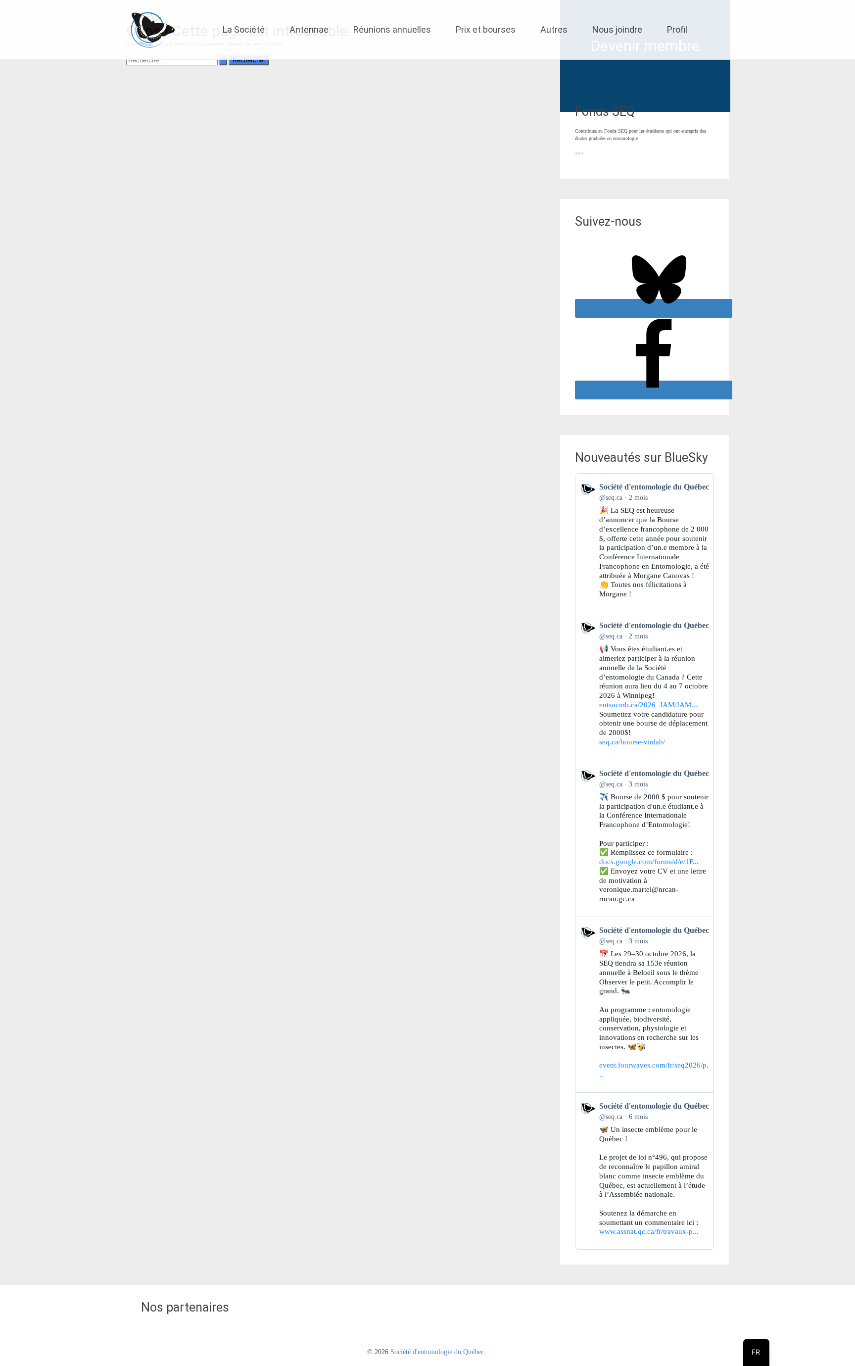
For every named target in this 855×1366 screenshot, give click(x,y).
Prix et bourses (486, 29)
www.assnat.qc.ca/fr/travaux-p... (649, 1231)
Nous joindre (617, 29)
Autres (554, 29)
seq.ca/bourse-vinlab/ (632, 742)
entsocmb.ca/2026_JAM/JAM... (648, 705)
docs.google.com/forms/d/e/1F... (649, 862)
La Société (244, 29)
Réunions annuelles (392, 29)
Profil (677, 29)
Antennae (309, 29)
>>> (579, 153)
